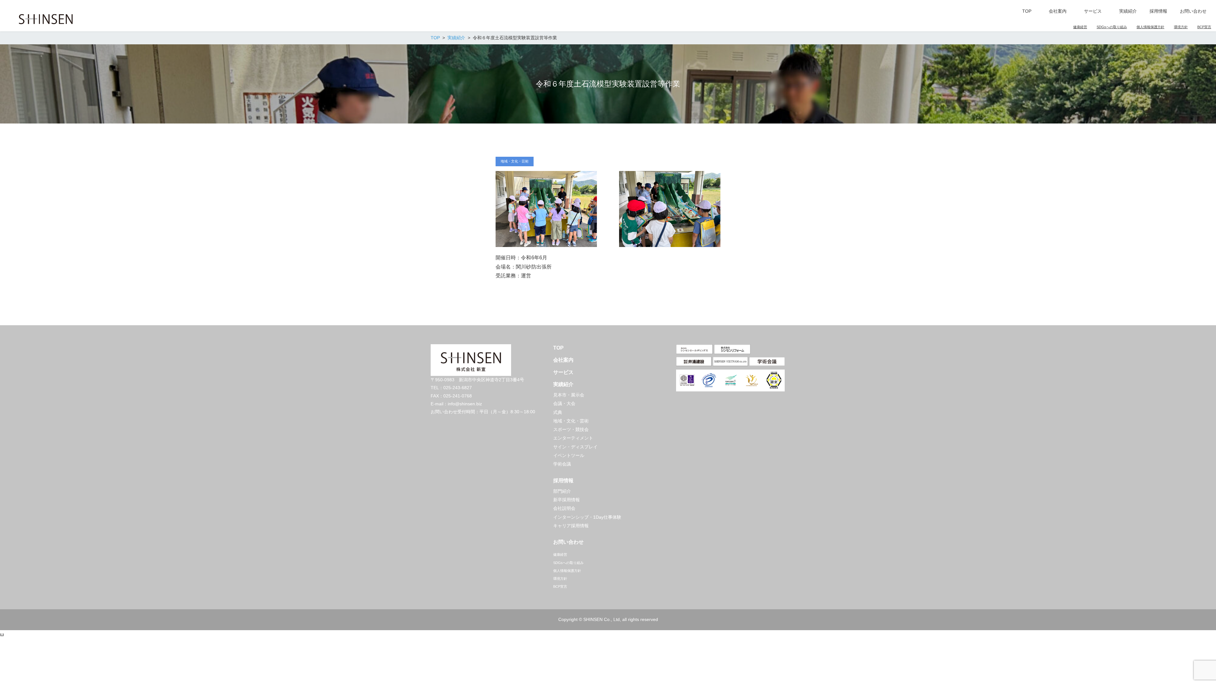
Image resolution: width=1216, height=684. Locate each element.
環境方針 (1181, 27)
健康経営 (1080, 27)
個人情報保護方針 (1150, 27)
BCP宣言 (1204, 27)
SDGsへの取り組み (1112, 27)
